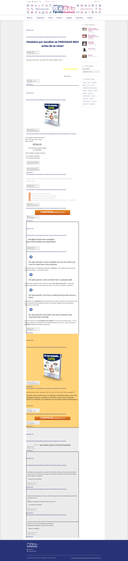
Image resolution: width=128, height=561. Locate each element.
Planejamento (92, 104)
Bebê (84, 85)
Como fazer (94, 101)
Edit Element (29, 37)
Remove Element (61, 37)
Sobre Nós (47, 1)
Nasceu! (90, 55)
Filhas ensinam (86, 101)
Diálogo (91, 98)
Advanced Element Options (47, 37)
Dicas (89, 82)
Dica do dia (85, 98)
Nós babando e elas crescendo (90, 88)
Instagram (30, 549)
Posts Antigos (86, 69)
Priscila (95, 90)
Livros (88, 85)
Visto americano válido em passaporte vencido (93, 29)
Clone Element (36, 37)
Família (84, 82)
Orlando (84, 90)
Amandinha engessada (91, 42)
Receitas (93, 96)
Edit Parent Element (31, 134)
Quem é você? (91, 48)
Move (55, 37)
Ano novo (90, 93)
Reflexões (94, 82)
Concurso (90, 90)
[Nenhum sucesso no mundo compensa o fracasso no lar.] (64, 13)
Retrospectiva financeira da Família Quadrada (93, 36)
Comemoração (86, 96)
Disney (92, 85)
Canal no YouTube (32, 551)
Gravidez (85, 93)
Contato (53, 1)
